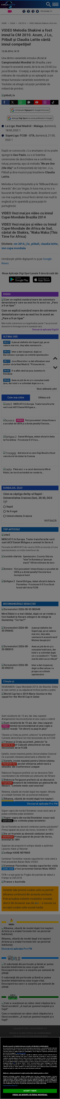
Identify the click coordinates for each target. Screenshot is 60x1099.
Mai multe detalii (21, 1053)
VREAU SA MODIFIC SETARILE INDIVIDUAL (29, 1095)
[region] (30, 1068)
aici (14, 1063)
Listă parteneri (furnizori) (10, 1085)
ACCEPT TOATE (30, 1091)
